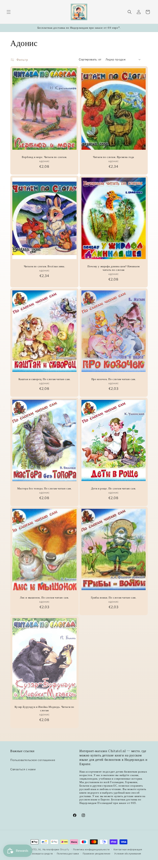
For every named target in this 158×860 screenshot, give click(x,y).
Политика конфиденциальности (91, 849)
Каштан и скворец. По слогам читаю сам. (45, 379)
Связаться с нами (23, 769)
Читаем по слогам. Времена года (113, 157)
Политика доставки (68, 853)
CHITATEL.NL (34, 849)
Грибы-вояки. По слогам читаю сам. (113, 597)
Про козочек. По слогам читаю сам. (113, 379)
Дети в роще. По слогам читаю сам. (113, 488)
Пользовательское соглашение (32, 760)
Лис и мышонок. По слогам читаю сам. (44, 597)
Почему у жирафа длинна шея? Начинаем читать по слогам (113, 268)
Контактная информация (128, 849)
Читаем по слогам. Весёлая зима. (44, 266)
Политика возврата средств (37, 853)
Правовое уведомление (96, 853)
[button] (8, 11)
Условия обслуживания (127, 853)
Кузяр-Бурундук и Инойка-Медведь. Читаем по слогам (44, 708)
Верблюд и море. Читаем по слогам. (44, 157)
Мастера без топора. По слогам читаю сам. (44, 488)
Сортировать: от (90, 59)
